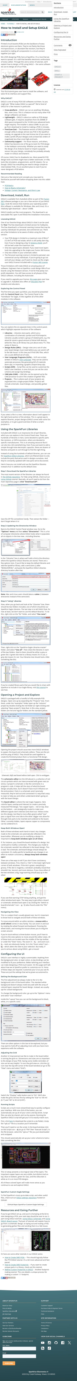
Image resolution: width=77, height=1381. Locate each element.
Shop (5, 5)
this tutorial (41, 687)
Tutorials (10, 24)
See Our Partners (8, 1323)
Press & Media (7, 1308)
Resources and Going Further (62, 38)
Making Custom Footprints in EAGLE (19, 1269)
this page (33, 279)
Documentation (18, 5)
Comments (62, 45)
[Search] (42, 12)
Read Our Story (7, 1305)
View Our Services (8, 1325)
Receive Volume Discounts (11, 1331)
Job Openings (7, 1314)
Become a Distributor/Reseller (12, 1328)
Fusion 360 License (40, 262)
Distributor (47, 1)
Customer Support (47, 1305)
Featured (6, 19)
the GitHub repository (11, 477)
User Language (25, 360)
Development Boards (39, 19)
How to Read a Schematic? (15, 188)
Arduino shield (36, 243)
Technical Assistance (47, 1311)
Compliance (44, 1328)
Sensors (25, 19)
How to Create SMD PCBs (15, 1257)
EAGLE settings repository (26, 1198)
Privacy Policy (45, 1325)
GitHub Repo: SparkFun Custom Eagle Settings (26, 1204)
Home (3, 24)
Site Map (44, 1331)
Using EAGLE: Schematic (32, 1219)
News (32, 5)
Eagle (58, 67)
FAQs (42, 1314)
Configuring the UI (61, 32)
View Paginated (60, 50)
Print (56, 54)
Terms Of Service (46, 1323)
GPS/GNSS (15, 19)
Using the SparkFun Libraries (61, 20)
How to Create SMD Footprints (17, 1265)
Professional (30, 1)
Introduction (59, 7)
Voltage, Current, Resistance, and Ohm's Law (22, 190)
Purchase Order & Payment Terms (51, 1308)
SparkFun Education (9, 1311)
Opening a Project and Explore (62, 26)
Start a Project (59, 76)
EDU (39, 1)
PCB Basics (9, 185)
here (3, 204)
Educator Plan (36, 282)
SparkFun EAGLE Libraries (14, 456)
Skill (57, 71)
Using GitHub (6, 479)
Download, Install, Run (61, 13)
